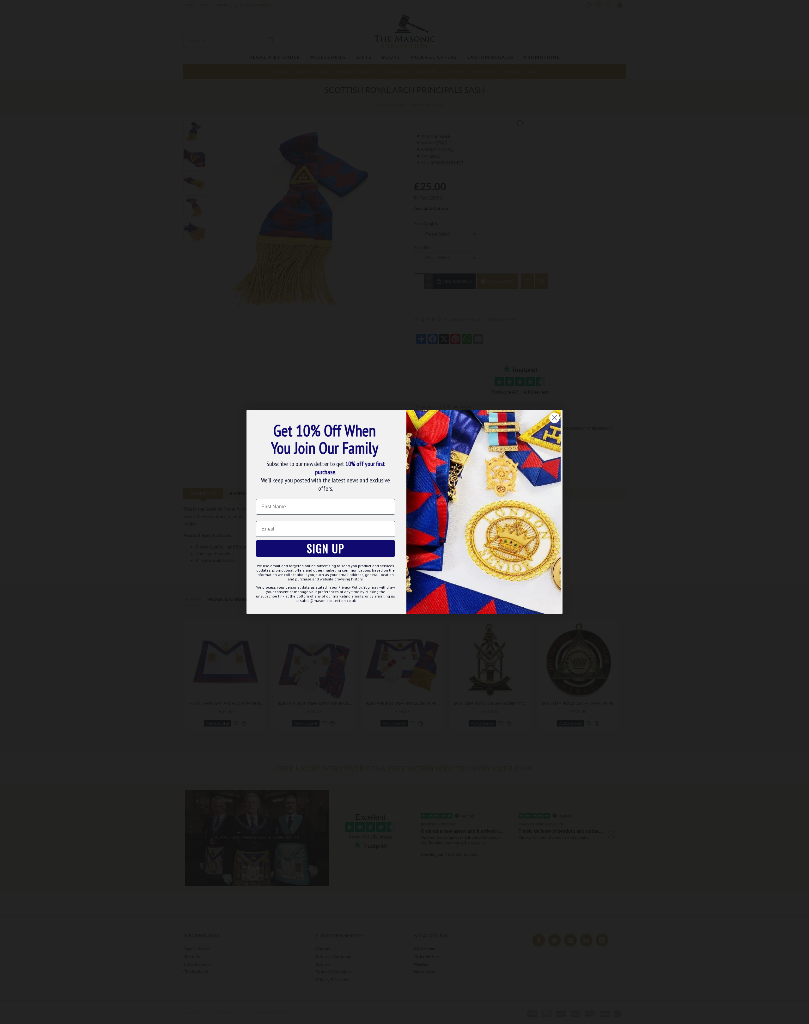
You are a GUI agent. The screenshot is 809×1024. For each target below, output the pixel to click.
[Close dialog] (554, 417)
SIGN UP (325, 548)
